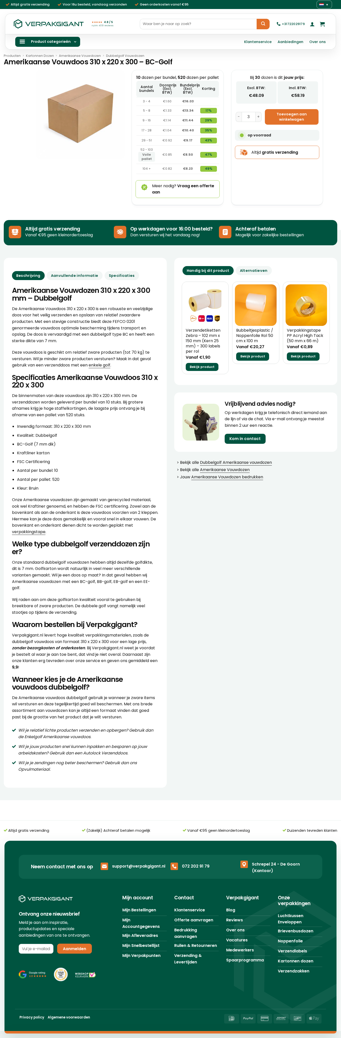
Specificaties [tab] (122, 275)
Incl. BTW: (298, 87)
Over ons (317, 41)
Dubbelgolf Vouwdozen (125, 56)
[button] (312, 24)
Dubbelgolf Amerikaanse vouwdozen (236, 462)
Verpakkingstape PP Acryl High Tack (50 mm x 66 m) (305, 335)
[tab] (208, 270)
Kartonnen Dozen (40, 56)
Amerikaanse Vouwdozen (80, 56)
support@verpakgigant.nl (138, 866)
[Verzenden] (263, 24)
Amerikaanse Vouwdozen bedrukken (227, 477)
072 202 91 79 (195, 866)
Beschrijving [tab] (28, 275)
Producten (12, 56)
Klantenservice (258, 41)
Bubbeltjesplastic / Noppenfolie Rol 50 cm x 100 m (254, 335)
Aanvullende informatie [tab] (74, 275)
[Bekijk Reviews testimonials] (32, 974)
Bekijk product (202, 367)
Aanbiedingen (290, 41)
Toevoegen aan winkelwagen (292, 117)
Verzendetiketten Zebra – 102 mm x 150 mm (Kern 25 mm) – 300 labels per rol (203, 341)
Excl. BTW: (256, 87)
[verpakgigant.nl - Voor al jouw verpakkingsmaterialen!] (49, 24)
